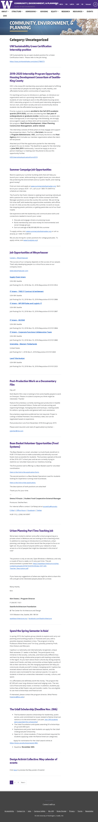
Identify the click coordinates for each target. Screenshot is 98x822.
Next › (23, 782)
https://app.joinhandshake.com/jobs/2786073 (27, 61)
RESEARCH (66, 11)
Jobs (29, 811)
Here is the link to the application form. (24, 472)
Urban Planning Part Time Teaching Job (31, 530)
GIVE (5, 16)
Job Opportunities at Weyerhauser (29, 252)
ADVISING (44, 11)
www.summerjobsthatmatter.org (43, 186)
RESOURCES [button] (77, 11)
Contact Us (21, 811)
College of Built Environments (53, 797)
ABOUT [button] (4, 11)
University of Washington (7, 4)
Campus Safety (39, 811)
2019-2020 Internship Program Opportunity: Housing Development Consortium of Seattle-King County (35, 77)
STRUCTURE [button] (16, 11)
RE (82, 4)
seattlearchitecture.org (18, 618)
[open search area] (95, 4)
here (15, 770)
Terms (80, 811)
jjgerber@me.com (16, 431)
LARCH (72, 4)
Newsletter (89, 811)
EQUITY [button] (54, 11)
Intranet (88, 4)
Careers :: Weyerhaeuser (19, 258)
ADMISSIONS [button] (31, 11)
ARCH (61, 4)
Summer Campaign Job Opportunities (30, 169)
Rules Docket (61, 811)
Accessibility (9, 811)
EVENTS (90, 11)
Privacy (72, 811)
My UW (51, 811)
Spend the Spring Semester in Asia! (29, 630)
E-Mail (12, 510)
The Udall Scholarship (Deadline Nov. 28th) (33, 709)
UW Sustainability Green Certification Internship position (30, 47)
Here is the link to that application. (23, 482)
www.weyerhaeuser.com (19, 271)
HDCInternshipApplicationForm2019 (24, 157)
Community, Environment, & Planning (26, 3)
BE (56, 4)
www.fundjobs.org (30, 240)
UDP (77, 4)
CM (66, 4)
